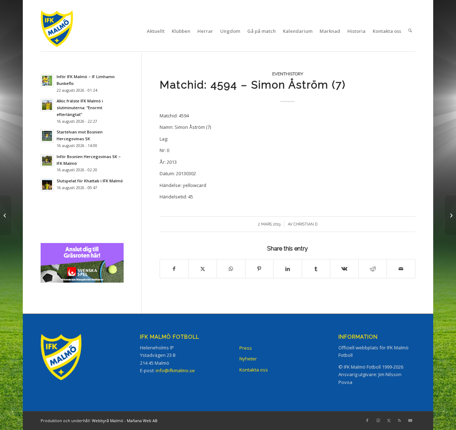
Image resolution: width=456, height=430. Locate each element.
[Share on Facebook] (174, 268)
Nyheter (248, 358)
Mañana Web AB (142, 420)
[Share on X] (203, 268)
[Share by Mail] (401, 268)
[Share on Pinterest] (259, 268)
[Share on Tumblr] (316, 268)
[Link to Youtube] (410, 420)
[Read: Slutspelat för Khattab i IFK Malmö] (47, 184)
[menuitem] (155, 31)
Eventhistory (287, 73)
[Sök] (410, 31)
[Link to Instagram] (378, 420)
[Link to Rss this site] (399, 420)
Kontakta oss (253, 369)
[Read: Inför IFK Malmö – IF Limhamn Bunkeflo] (47, 80)
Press (245, 348)
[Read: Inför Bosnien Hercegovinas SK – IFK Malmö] (47, 160)
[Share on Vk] (344, 268)
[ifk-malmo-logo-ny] (66, 30)
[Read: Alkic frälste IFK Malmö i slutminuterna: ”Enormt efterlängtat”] (47, 104)
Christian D (305, 224)
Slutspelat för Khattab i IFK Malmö (90, 180)
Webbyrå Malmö (107, 420)
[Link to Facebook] (367, 420)
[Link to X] (388, 420)
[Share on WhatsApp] (231, 268)
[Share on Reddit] (373, 268)
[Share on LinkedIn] (288, 268)
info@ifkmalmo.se (175, 370)
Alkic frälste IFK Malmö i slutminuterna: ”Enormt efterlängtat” (80, 107)
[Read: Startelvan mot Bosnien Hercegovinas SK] (47, 136)
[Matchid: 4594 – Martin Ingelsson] (5, 215)
